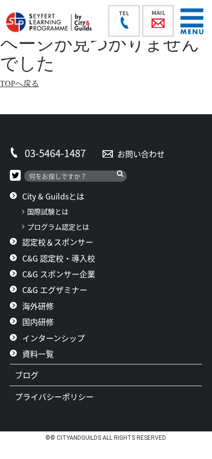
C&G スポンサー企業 (58, 273)
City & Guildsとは (53, 196)
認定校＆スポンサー (57, 241)
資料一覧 (38, 353)
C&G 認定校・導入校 (58, 258)
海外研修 (38, 305)
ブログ (30, 375)
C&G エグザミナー (54, 289)
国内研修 (38, 321)
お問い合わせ (141, 154)
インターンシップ (53, 337)
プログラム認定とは (58, 226)
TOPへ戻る (19, 83)
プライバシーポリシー (58, 396)
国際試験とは (48, 211)
